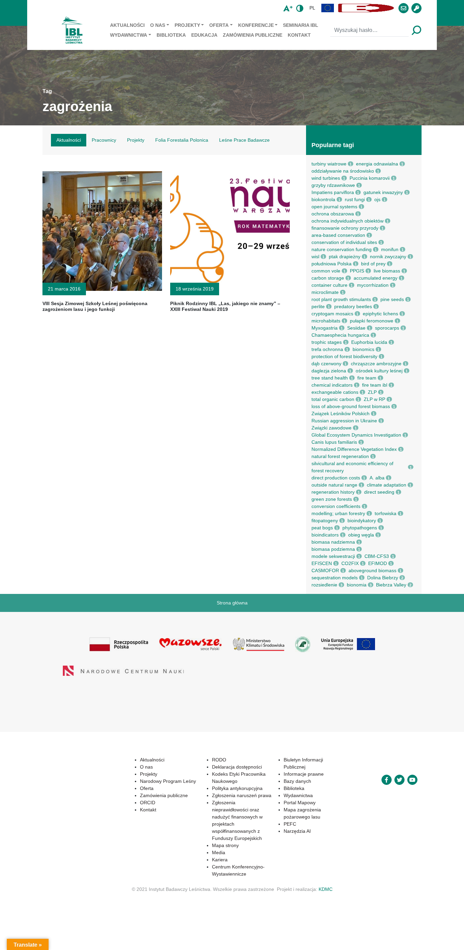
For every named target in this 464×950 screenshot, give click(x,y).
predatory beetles (353, 306)
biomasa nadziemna (333, 542)
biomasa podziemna (333, 549)
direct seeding (379, 492)
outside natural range (334, 485)
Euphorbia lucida (369, 342)
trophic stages (326, 342)
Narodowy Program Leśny (134, 781)
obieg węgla (361, 535)
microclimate (325, 292)
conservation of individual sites (344, 242)
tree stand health (329, 378)
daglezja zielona (328, 370)
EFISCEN (321, 563)
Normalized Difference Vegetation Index (354, 449)
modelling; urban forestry (338, 513)
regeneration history (333, 492)
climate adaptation (386, 485)
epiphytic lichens (380, 313)
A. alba (377, 477)
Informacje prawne (292, 767)
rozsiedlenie (324, 584)
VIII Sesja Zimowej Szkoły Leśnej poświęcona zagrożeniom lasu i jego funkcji (94, 306)
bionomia (357, 584)
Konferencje (256, 25)
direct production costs (335, 477)
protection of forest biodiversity (344, 356)
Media (195, 838)
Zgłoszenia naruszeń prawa (219, 795)
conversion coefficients (335, 506)
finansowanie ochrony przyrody (344, 228)
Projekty (187, 25)
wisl (315, 256)
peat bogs (322, 527)
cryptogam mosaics (332, 313)
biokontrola (323, 199)
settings (245, 942)
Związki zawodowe (331, 427)
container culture (329, 285)
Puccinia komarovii (370, 178)
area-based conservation (338, 235)
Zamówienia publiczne (252, 35)
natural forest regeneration (340, 456)
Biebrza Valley (391, 584)
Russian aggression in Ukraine (344, 420)
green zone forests (331, 499)
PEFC (278, 817)
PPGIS (357, 271)
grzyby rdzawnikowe (333, 185)
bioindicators (325, 535)
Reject (325, 939)
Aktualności (127, 25)
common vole (325, 271)
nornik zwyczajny (388, 256)
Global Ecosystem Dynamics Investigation (356, 435)
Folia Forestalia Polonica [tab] (181, 140)
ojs (377, 199)
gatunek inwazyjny (383, 192)
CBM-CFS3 (376, 556)
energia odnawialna (377, 163)
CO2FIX (350, 563)
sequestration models (334, 577)
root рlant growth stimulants (341, 299)
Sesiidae (356, 328)
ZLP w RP (374, 399)
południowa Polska (331, 263)
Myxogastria (324, 328)
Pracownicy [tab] (104, 140)
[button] (328, 8)
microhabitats (325, 320)
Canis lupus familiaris (334, 442)
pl (312, 8)
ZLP (372, 392)
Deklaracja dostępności (214, 767)
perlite (318, 306)
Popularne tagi (332, 145)
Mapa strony (202, 831)
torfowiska (385, 513)
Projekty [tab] (135, 140)
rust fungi (355, 199)
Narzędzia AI (286, 824)
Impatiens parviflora (332, 192)
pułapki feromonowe (371, 320)
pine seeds (392, 299)
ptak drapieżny (344, 256)
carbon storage (327, 278)
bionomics (363, 349)
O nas (157, 25)
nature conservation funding (341, 249)
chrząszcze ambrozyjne (376, 363)
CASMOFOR (325, 570)
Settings (364, 939)
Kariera (197, 845)
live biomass (387, 271)
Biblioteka (171, 35)
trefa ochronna (327, 349)
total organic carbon (332, 399)
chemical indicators (332, 385)
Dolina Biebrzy (382, 577)
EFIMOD (377, 563)
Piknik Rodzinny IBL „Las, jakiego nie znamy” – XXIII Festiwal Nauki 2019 (225, 306)
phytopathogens (359, 527)
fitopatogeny (324, 520)
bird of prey (373, 263)
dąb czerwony (326, 363)
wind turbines (325, 178)
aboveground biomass (372, 570)
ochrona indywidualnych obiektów (347, 221)
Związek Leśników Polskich (340, 413)
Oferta (219, 25)
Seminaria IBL (300, 25)
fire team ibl (374, 385)
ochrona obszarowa (332, 213)
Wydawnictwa (128, 35)
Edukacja (204, 35)
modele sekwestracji (333, 556)
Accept (287, 939)
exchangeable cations (334, 392)
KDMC (326, 875)
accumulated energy (375, 278)
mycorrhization (373, 285)
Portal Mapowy (288, 795)
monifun (389, 249)
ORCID (113, 802)
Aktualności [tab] (68, 140)
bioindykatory (361, 520)
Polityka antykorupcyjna (214, 788)
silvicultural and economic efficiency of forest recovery (352, 467)
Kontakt (299, 35)
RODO (196, 759)
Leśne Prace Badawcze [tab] (244, 140)
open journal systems (334, 206)
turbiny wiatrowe (328, 163)
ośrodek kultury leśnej (379, 370)
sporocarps (387, 328)
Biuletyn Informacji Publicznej (303, 759)
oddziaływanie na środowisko (342, 171)
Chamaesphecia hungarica (340, 335)
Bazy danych (286, 774)
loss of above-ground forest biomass (350, 406)
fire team (366, 378)
